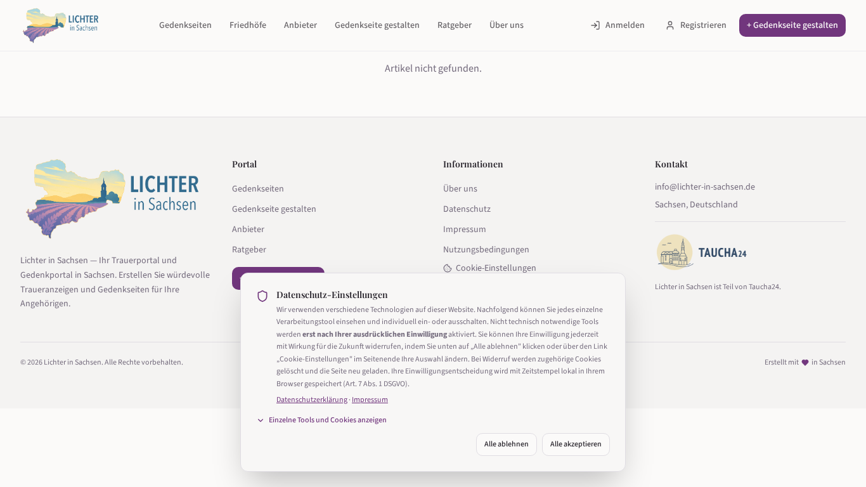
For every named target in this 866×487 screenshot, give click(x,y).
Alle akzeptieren (576, 444)
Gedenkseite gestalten (377, 25)
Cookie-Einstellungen (496, 268)
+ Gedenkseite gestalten (792, 25)
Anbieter (300, 25)
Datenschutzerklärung (311, 399)
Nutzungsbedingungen (486, 250)
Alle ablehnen (506, 444)
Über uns (506, 25)
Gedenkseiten (185, 25)
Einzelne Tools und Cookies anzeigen (328, 420)
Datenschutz (467, 209)
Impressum (464, 229)
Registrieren (703, 25)
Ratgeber (454, 25)
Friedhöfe (247, 25)
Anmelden (625, 25)
